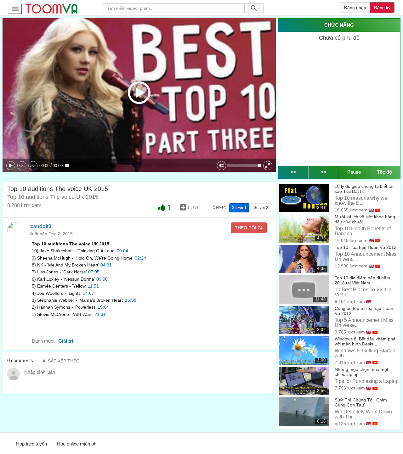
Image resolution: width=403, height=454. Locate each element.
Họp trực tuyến (31, 443)
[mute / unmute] (221, 165)
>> (33, 165)
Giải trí (65, 341)
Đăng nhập (355, 7)
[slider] (140, 165)
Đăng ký (382, 7)
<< (22, 165)
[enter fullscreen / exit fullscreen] (267, 165)
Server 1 (239, 207)
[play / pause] (10, 165)
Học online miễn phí (77, 443)
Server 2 (261, 207)
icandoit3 (40, 226)
